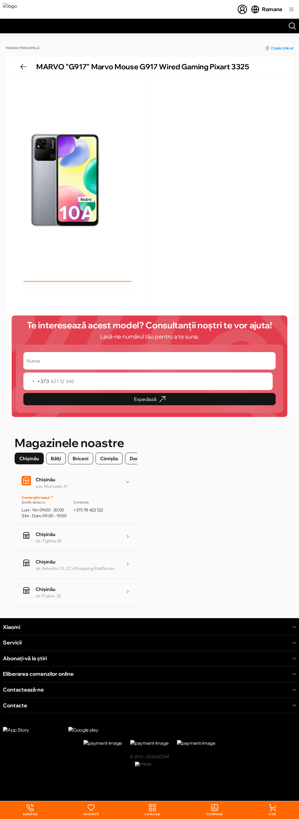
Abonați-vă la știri (25, 658)
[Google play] (97, 730)
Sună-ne (30, 810)
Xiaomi (11, 627)
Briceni (80, 458)
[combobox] (36, 381)
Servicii (12, 642)
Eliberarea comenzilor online (38, 674)
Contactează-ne (23, 690)
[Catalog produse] (291, 9)
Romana (272, 9)
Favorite (91, 814)
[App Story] (32, 730)
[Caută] (292, 26)
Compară (214, 814)
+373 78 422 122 (88, 510)
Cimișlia (109, 458)
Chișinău (29, 458)
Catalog (152, 814)
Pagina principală (22, 48)
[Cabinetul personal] (242, 9)
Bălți (56, 458)
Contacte (15, 705)
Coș (272, 814)
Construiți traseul (36, 497)
